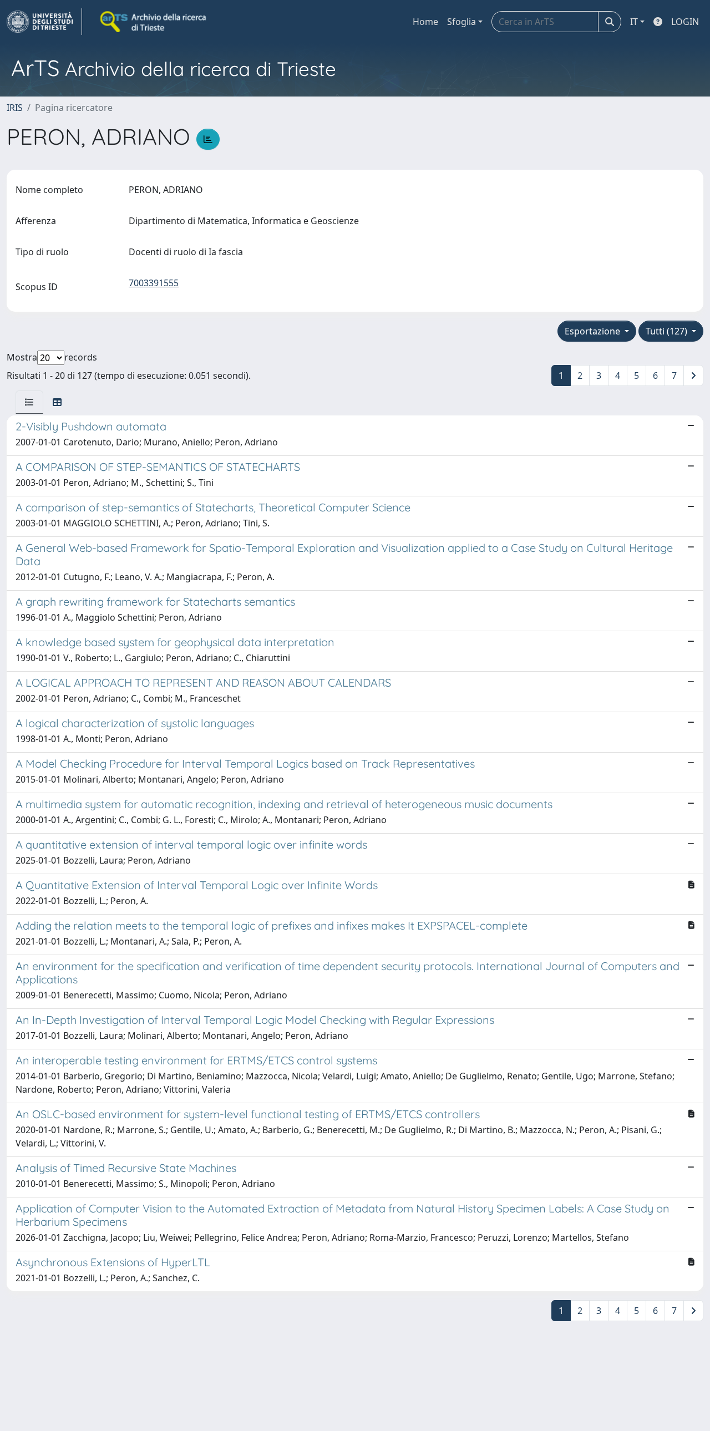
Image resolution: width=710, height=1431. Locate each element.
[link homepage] (44, 21)
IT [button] (634, 22)
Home (425, 22)
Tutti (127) (667, 331)
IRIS (15, 108)
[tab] (29, 402)
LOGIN (685, 22)
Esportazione (593, 331)
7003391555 (154, 283)
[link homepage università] (154, 21)
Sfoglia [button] (461, 22)
